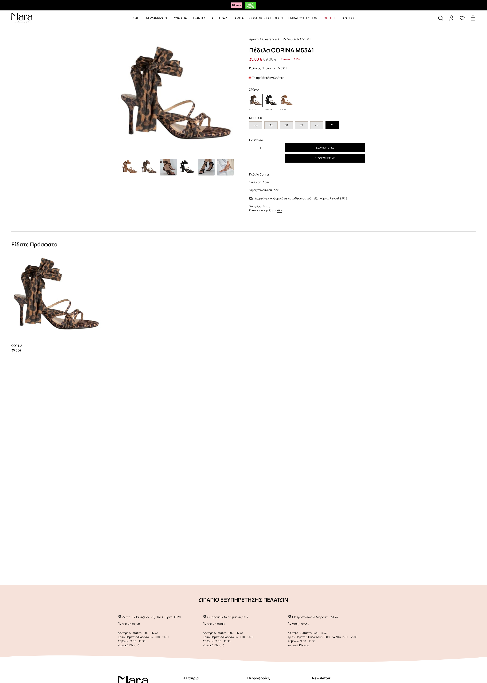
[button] (440, 18)
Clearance (269, 39)
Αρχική (254, 39)
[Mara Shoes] (21, 18)
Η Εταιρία (191, 678)
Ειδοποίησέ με (325, 158)
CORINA (16, 346)
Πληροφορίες (258, 678)
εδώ (279, 210)
